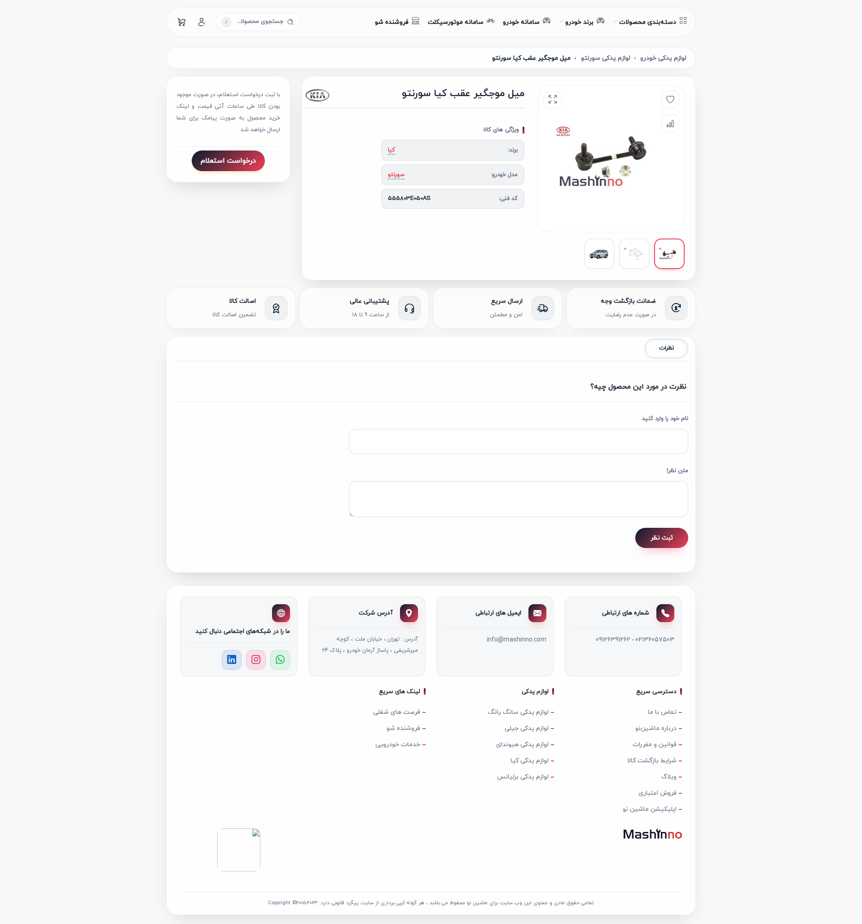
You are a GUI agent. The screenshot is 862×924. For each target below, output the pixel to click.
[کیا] (337, 95)
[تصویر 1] (669, 254)
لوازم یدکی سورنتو (605, 58)
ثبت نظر (662, 538)
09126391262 (613, 640)
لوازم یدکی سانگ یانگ (518, 712)
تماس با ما (662, 712)
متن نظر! (677, 471)
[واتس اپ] (280, 660)
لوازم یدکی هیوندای (522, 744)
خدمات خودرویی (397, 744)
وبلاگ (669, 777)
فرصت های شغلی (396, 712)
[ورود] (201, 22)
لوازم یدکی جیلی (527, 728)
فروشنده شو (403, 728)
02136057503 (654, 640)
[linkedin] (232, 660)
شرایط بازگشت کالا (652, 760)
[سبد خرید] (181, 22)
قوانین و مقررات (655, 744)
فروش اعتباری (657, 793)
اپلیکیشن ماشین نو (650, 809)
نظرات (666, 348)
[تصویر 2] (634, 254)
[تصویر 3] (599, 254)
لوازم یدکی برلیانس (523, 777)
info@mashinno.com (516, 640)
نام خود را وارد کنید (665, 419)
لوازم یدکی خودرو (663, 58)
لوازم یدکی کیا (529, 760)
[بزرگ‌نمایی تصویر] (553, 100)
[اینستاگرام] (256, 660)
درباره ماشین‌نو (656, 728)
